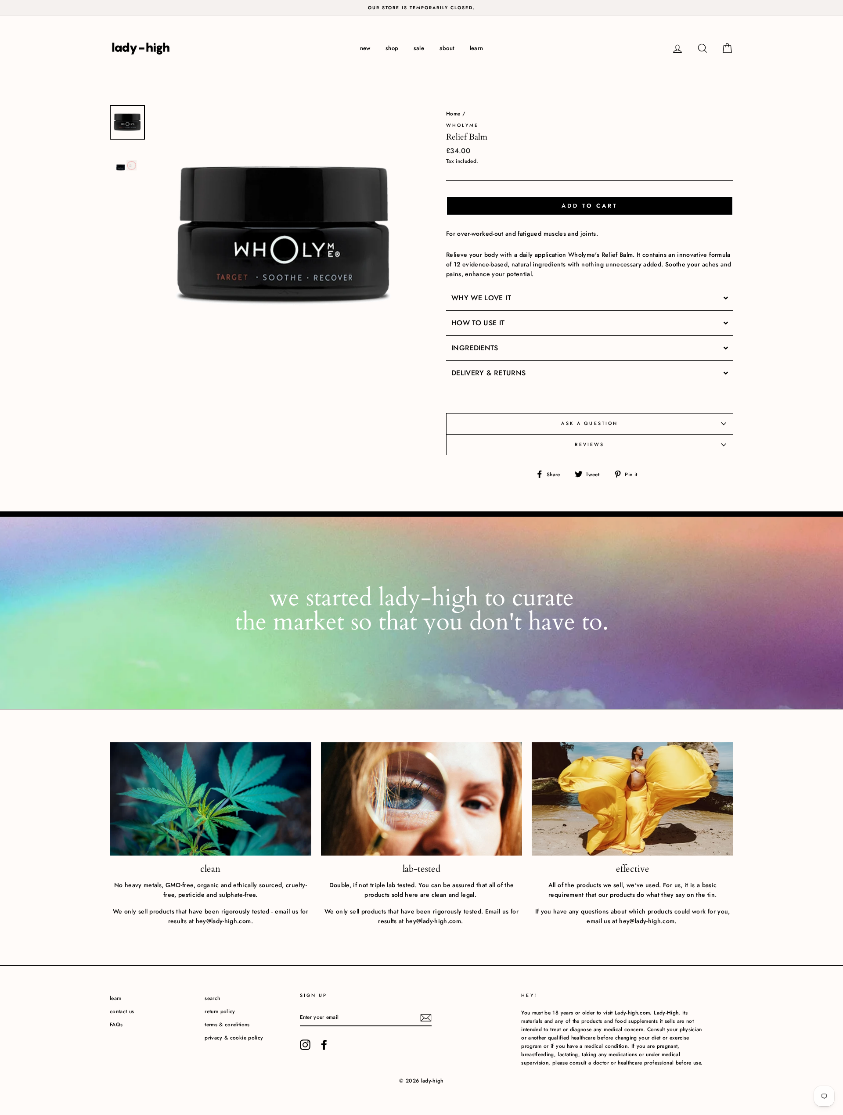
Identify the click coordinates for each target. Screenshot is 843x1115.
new (365, 48)
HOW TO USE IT (479, 323)
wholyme (462, 125)
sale (419, 48)
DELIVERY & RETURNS (488, 373)
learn (476, 48)
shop (391, 48)
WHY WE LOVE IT (482, 298)
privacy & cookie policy (234, 1037)
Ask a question (589, 423)
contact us (122, 1011)
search (212, 998)
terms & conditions (227, 1024)
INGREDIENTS (474, 348)
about (447, 48)
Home (453, 113)
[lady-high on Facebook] (324, 1044)
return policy (220, 1011)
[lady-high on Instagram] (305, 1044)
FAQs (116, 1024)
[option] (421, 7)
